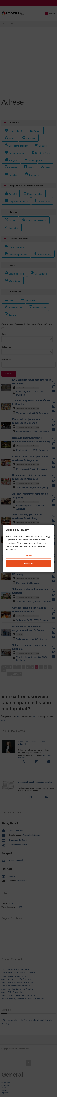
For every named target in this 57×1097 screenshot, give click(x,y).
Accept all (28, 563)
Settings (28, 556)
